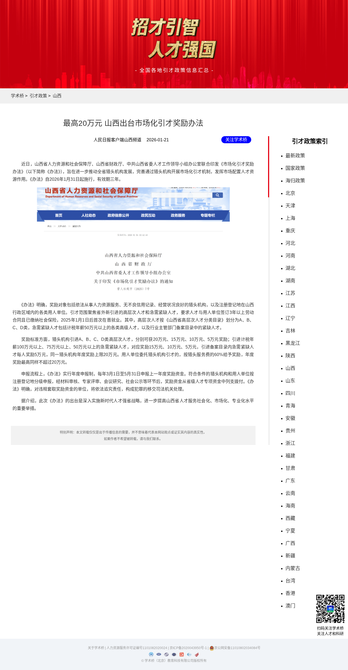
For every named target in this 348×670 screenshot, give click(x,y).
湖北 (290, 268)
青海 (290, 406)
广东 (290, 481)
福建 (290, 456)
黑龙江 (292, 343)
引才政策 (38, 96)
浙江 (290, 443)
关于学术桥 (96, 648)
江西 (290, 305)
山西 (57, 96)
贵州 (290, 431)
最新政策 (295, 155)
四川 (290, 393)
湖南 (290, 280)
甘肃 (290, 468)
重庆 (290, 230)
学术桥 (17, 96)
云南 (290, 493)
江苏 (290, 293)
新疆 (290, 556)
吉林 (290, 331)
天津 (290, 205)
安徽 (290, 418)
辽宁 (290, 318)
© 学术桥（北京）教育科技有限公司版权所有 (174, 661)
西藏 (290, 518)
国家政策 (295, 168)
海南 (290, 506)
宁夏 (290, 531)
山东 (290, 381)
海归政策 (295, 180)
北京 (290, 193)
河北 (290, 243)
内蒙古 (292, 568)
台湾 (290, 581)
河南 (290, 255)
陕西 (290, 356)
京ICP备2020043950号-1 (189, 648)
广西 (290, 543)
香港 (290, 593)
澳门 (290, 606)
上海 (290, 218)
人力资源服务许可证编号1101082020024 (137, 648)
